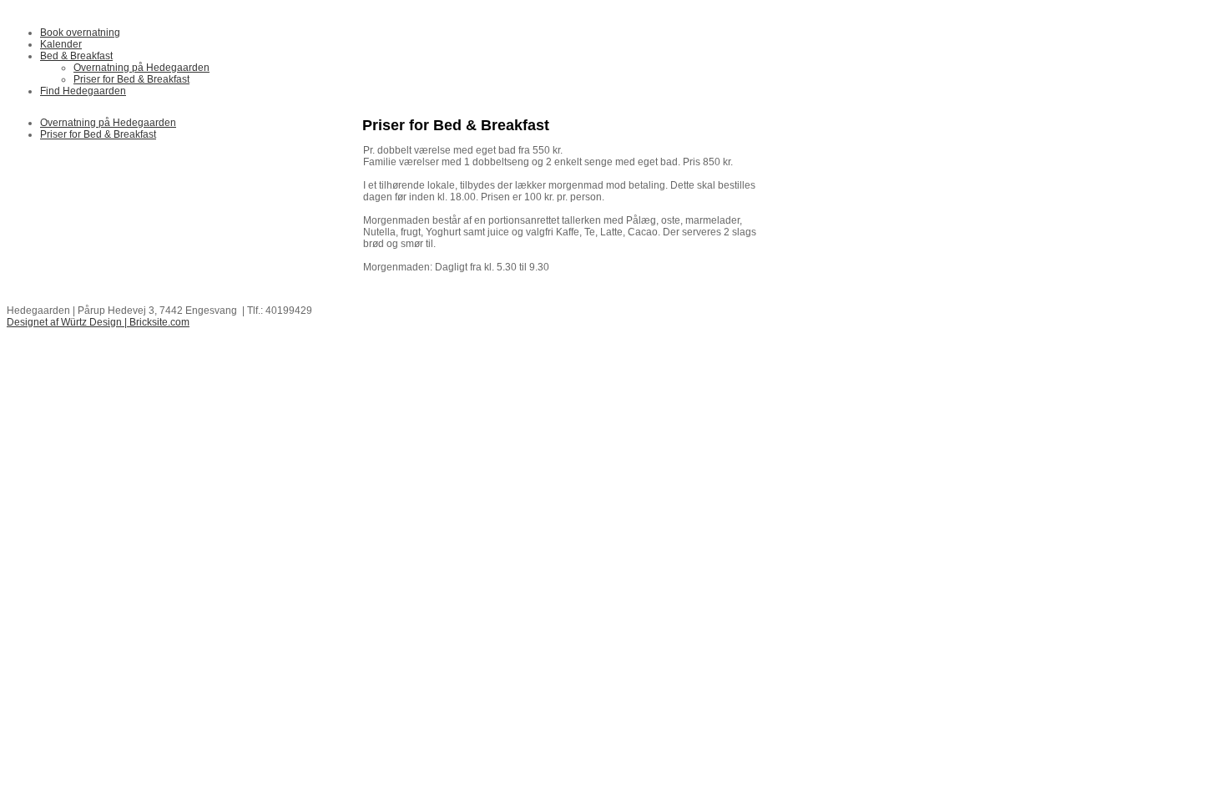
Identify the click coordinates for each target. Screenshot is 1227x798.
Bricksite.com (159, 322)
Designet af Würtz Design (64, 322)
